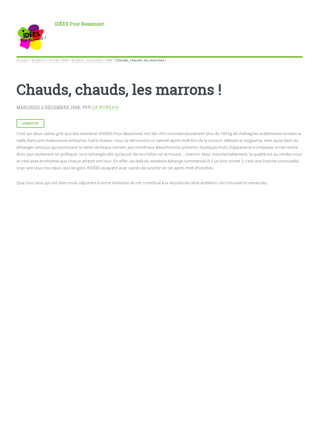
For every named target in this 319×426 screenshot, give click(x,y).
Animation (30, 123)
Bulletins (38, 60)
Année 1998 (58, 60)
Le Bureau (106, 107)
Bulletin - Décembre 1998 (92, 60)
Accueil (22, 60)
